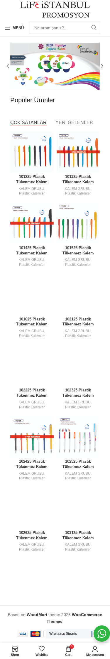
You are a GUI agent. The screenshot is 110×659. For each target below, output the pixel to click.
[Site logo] (55, 9)
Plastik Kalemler (32, 193)
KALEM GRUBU (31, 189)
